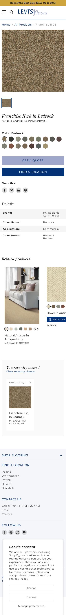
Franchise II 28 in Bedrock (19, 414)
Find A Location (33, 172)
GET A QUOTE (32, 160)
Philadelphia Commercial (26, 121)
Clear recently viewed (20, 371)
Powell (6, 480)
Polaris (6, 471)
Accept (31, 588)
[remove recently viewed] (30, 382)
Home (6, 24)
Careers (7, 514)
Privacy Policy (18, 578)
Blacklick (8, 488)
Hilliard (6, 484)
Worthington (10, 476)
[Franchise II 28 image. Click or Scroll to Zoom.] (33, 62)
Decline (31, 597)
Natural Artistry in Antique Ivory (17, 337)
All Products (23, 24)
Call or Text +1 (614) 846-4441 (21, 505)
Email (5, 510)
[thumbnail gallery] (6, 103)
